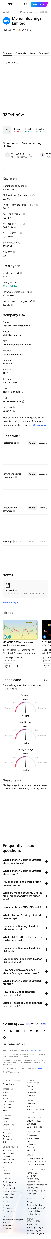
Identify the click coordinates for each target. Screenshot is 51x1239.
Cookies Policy (33, 1182)
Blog (29, 1141)
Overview (31, 1103)
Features (30, 1086)
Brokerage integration (36, 1227)
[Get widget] (45, 680)
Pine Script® (8, 1162)
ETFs (5, 1095)
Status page (32, 1193)
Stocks (6, 1092)
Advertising (32, 1224)
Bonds (5, 1098)
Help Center (32, 1144)
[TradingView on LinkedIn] (31, 1031)
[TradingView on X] (5, 1031)
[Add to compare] (30, 155)
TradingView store (35, 1158)
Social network (9, 1182)
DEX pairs (7, 1107)
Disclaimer (31, 1176)
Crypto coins (8, 1101)
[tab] (32, 443)
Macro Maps (8, 1159)
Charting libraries (34, 1205)
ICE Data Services (34, 1050)
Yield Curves (8, 1153)
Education (7, 1208)
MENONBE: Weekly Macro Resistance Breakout (18, 644)
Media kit (31, 1150)
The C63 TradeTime (35, 1164)
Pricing (30, 1089)
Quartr (39, 1068)
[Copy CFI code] (14, 411)
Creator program (10, 1191)
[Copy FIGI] (23, 401)
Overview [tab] (7, 53)
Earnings (6, 1136)
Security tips (32, 1188)
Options (6, 1156)
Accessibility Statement (37, 1185)
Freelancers (8, 1225)
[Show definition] (26, 186)
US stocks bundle (34, 1127)
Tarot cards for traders (37, 1161)
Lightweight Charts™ (36, 1208)
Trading (6, 1205)
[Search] (25, 4)
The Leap (31, 1112)
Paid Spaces (8, 1228)
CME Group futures (35, 1121)
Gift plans (31, 1095)
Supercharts (8, 1084)
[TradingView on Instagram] (24, 1031)
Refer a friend (9, 1188)
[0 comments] (16, 666)
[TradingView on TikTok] (44, 1031)
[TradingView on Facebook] (11, 1031)
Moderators (8, 1197)
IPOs (5, 1142)
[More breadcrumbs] (15, 12)
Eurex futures (32, 1124)
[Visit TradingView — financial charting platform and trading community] (14, 114)
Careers (30, 1147)
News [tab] (32, 53)
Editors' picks (9, 1211)
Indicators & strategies (13, 1219)
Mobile (6, 1170)
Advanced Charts (34, 1211)
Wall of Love (8, 1185)
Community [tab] (44, 53)
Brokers (30, 1106)
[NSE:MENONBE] (5, 637)
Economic (7, 1133)
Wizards (6, 1222)
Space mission (33, 1138)
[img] (27, 30)
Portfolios (7, 1150)
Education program (35, 1233)
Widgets (30, 1202)
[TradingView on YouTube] (18, 1031)
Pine (5, 1110)
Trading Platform (34, 1214)
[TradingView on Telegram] (37, 1031)
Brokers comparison (35, 1109)
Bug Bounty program (36, 1190)
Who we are (32, 1135)
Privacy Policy (33, 1179)
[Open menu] (4, 4)
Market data (32, 1092)
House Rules (8, 1194)
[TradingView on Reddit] (5, 1037)
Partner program (34, 1230)
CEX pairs (7, 1104)
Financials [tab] (21, 53)
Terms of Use (32, 1173)
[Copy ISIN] (22, 392)
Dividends (7, 1139)
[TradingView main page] (10, 4)
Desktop (6, 1173)
